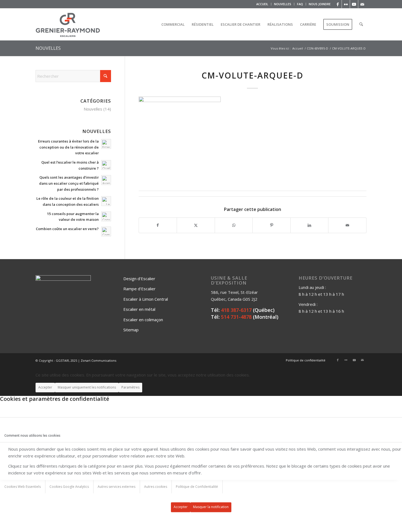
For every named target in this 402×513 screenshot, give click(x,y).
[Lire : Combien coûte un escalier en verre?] (106, 231)
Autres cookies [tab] (155, 486)
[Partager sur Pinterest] (271, 225)
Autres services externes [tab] (116, 486)
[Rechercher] (361, 24)
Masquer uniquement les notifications (87, 387)
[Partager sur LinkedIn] (309, 225)
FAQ (300, 4)
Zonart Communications (98, 360)
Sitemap (131, 329)
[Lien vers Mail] (362, 4)
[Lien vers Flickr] (346, 4)
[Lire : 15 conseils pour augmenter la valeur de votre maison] (106, 216)
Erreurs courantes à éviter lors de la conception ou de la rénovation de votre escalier (68, 147)
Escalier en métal (139, 309)
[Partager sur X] (196, 225)
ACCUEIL (262, 4)
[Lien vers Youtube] (354, 4)
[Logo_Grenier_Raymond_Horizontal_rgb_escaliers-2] (68, 24)
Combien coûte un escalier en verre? (67, 228)
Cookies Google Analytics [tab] (69, 486)
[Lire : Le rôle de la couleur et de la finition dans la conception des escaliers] (106, 201)
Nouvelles (93, 109)
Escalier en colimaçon (143, 319)
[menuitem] (262, 4)
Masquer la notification (211, 507)
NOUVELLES (282, 4)
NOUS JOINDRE (320, 4)
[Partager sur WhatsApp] (234, 225)
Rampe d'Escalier (139, 288)
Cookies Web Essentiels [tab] (22, 486)
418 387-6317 (236, 310)
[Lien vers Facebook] (338, 4)
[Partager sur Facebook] (158, 225)
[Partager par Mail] (347, 225)
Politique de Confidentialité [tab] (197, 486)
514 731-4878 (236, 317)
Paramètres (130, 387)
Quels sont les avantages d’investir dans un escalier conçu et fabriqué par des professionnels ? (69, 183)
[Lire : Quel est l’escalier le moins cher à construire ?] (106, 165)
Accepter (45, 387)
